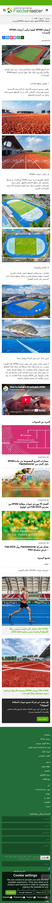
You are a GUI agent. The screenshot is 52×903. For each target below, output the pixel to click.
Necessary (41, 897)
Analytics (30, 897)
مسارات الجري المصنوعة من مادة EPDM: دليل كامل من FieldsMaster (28, 462)
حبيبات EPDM (45, 739)
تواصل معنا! (21, 358)
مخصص (47, 771)
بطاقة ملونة (45, 766)
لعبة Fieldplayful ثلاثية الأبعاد (39, 747)
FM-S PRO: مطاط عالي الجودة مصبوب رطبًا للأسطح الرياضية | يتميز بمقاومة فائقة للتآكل (29, 630)
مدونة (48, 806)
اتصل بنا (47, 798)
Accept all (11, 892)
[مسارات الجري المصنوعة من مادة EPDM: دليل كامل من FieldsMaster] (26, 439)
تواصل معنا (43, 719)
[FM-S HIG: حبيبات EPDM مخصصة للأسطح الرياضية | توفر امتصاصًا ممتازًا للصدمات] (26, 662)
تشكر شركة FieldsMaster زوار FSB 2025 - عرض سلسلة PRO (27, 548)
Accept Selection (25, 892)
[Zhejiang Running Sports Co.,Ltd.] (25, 10)
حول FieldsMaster (42, 789)
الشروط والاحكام (19, 871)
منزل (47, 18)
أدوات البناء (46, 751)
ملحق (44, 858)
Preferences (18, 897)
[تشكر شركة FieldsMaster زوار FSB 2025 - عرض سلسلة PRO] (26, 525)
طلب (35, 18)
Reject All (40, 892)
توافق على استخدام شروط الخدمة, (31, 871)
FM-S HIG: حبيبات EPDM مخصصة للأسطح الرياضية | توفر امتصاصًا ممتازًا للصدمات (26, 692)
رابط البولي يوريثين (43, 743)
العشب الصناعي (44, 756)
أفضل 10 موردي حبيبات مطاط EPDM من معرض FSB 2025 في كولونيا (28, 505)
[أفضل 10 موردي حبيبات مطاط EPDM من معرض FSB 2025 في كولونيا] (26, 482)
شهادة (48, 794)
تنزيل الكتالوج (45, 775)
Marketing (6, 897)
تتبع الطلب (46, 779)
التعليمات (46, 802)
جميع (41, 18)
